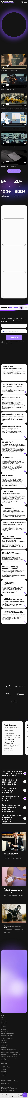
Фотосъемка (4, 1044)
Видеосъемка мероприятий (8, 1049)
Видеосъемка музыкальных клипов (10, 1052)
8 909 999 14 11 (7, 997)
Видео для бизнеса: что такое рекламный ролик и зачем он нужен (13, 890)
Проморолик (4, 1031)
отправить (14, 337)
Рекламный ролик (5, 1036)
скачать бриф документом (8, 1080)
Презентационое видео (7, 1033)
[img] (22, 2)
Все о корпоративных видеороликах (11, 854)
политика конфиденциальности (9, 1081)
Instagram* (6, 1009)
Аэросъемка (4, 1045)
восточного (9, 3)
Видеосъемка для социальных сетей (10, 1054)
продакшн (8, 2)
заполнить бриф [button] (5, 1083)
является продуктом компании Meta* (10, 1076)
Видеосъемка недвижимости (9, 1056)
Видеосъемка (4, 1047)
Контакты (3, 1026)
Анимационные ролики (7, 1038)
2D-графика (4, 1040)
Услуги (2, 1019)
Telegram (5, 1005)
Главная (3, 1017)
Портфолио (4, 1021)
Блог (2, 1024)
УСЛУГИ (3, 1029)
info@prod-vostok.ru (8, 998)
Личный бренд (4, 1059)
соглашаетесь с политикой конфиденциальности (13, 984)
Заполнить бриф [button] (7, 1000)
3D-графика (4, 1042)
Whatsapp (5, 1006)
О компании (4, 1022)
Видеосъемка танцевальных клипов (10, 1050)
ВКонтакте (6, 1008)
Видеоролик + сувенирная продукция (10, 1058)
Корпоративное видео (7, 1035)
